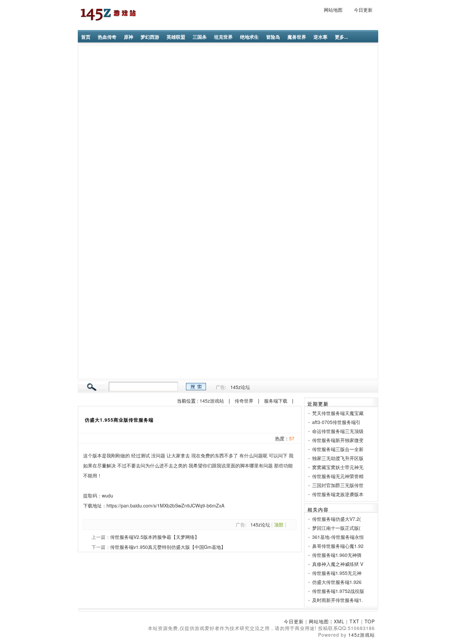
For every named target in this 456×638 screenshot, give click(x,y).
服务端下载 (275, 400)
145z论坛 (240, 387)
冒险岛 (273, 36)
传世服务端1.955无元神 (337, 573)
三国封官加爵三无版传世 (338, 485)
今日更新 (363, 9)
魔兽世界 (296, 36)
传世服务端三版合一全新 (338, 449)
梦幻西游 (150, 36)
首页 (85, 36)
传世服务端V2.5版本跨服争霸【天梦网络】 (154, 537)
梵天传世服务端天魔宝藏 (338, 413)
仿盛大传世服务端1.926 (337, 582)
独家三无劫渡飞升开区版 (338, 458)
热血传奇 (107, 36)
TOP (370, 621)
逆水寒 (320, 36)
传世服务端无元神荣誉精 (338, 476)
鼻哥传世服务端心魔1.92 (338, 546)
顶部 (278, 524)
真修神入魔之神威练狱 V (337, 564)
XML (339, 621)
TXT (355, 621)
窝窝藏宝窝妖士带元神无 (338, 467)
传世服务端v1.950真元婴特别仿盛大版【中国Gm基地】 (168, 547)
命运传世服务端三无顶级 (338, 431)
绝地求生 (249, 36)
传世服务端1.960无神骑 (337, 555)
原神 (128, 36)
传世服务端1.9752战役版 (338, 591)
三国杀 (200, 36)
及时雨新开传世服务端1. (337, 600)
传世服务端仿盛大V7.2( (336, 518)
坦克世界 (223, 36)
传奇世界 (244, 400)
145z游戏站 (212, 400)
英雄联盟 (176, 36)
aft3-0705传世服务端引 (336, 422)
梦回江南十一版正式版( (336, 527)
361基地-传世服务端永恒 (338, 537)
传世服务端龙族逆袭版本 (338, 494)
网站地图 (333, 9)
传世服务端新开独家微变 (338, 440)
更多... (341, 36)
